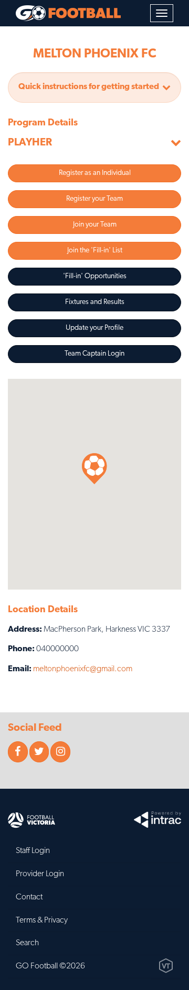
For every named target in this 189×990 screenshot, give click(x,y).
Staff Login (33, 851)
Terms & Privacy (42, 920)
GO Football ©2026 (50, 966)
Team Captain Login (94, 354)
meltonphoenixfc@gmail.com (82, 669)
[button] (94, 87)
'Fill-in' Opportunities (95, 276)
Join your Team (95, 225)
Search (27, 943)
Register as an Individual (95, 173)
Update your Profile (94, 328)
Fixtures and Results (94, 302)
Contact (29, 897)
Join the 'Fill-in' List (94, 250)
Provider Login (40, 874)
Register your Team (94, 199)
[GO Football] (68, 13)
